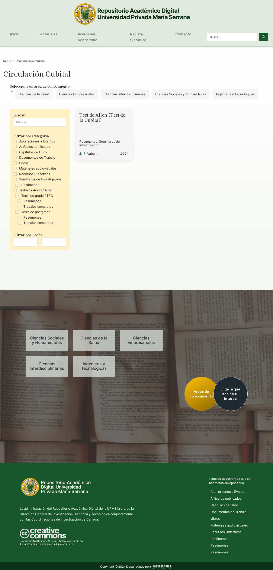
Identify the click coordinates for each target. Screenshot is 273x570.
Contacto (183, 34)
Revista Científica (138, 37)
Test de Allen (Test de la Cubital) (102, 117)
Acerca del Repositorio (87, 37)
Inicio (14, 34)
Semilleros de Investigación (99, 143)
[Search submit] (263, 37)
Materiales (48, 34)
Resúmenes (88, 141)
